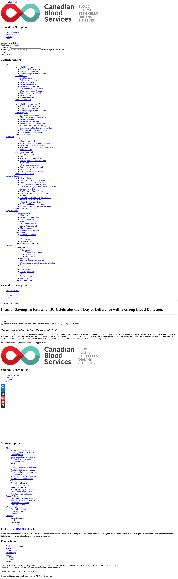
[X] (89, 394)
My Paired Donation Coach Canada (34, 193)
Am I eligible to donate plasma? (27, 104)
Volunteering (20, 232)
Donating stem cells (27, 141)
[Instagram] (89, 398)
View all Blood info (23, 100)
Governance (30, 256)
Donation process (27, 82)
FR (17, 43)
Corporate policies (13, 550)
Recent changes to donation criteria (33, 73)
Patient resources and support (31, 171)
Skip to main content (9, 2)
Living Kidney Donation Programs (33, 185)
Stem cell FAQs (26, 150)
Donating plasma (21, 113)
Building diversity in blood (30, 93)
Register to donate (27, 154)
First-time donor (26, 78)
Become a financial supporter (31, 217)
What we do (30, 254)
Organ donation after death (30, 200)
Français (10, 43)
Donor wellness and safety (30, 87)
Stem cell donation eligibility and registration (37, 143)
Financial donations (22, 213)
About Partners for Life (29, 226)
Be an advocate (26, 241)
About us (9, 245)
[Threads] (89, 406)
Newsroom (24, 274)
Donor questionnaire (28, 84)
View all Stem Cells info (24, 174)
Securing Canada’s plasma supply (33, 126)
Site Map (9, 557)
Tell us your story (27, 272)
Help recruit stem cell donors (31, 169)
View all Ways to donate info (26, 243)
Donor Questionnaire (28, 119)
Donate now (25, 215)
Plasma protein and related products (33, 130)
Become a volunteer (28, 235)
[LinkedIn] (89, 390)
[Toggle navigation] (177, 300)
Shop (8, 39)
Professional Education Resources (33, 204)
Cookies (9, 555)
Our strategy (25, 259)
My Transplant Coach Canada (31, 191)
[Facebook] (89, 386)
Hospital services (12, 32)
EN (14, 43)
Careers (9, 37)
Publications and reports (15, 546)
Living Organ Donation (24, 178)
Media (8, 548)
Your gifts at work (27, 219)
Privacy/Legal (11, 553)
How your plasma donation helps (33, 117)
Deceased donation (22, 195)
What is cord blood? (28, 156)
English (4, 43)
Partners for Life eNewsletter (31, 230)
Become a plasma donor (29, 115)
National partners (26, 228)
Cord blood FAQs (27, 163)
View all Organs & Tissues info (27, 208)
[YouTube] (89, 402)
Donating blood (21, 76)
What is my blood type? (29, 80)
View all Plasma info (23, 134)
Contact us (24, 278)
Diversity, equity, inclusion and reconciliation (37, 263)
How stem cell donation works (32, 145)
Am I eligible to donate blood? (27, 67)
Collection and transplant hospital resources (36, 148)
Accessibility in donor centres (31, 89)
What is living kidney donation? (32, 182)
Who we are (25, 250)
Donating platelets (27, 95)
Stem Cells (10, 137)
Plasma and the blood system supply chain (36, 128)
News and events (12, 303)
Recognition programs (28, 97)
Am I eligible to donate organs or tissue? (35, 198)
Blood (8, 65)
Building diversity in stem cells (32, 167)
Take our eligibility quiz (29, 71)
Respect (9, 561)
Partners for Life (21, 222)
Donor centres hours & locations (32, 124)
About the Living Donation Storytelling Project (38, 187)
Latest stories (25, 269)
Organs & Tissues (12, 176)
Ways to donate (12, 211)
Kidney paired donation (29, 189)
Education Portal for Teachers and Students (36, 206)
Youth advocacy (26, 239)
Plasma (8, 102)
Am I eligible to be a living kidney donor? (36, 180)
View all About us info (24, 280)
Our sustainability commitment (32, 261)
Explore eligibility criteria (30, 69)
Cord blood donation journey (31, 158)
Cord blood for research (29, 165)
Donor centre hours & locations (32, 91)
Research (9, 34)
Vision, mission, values (34, 252)
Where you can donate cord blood (33, 161)
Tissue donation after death (30, 202)
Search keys (5, 50)
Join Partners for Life (28, 224)
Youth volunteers (26, 237)
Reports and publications (29, 265)
